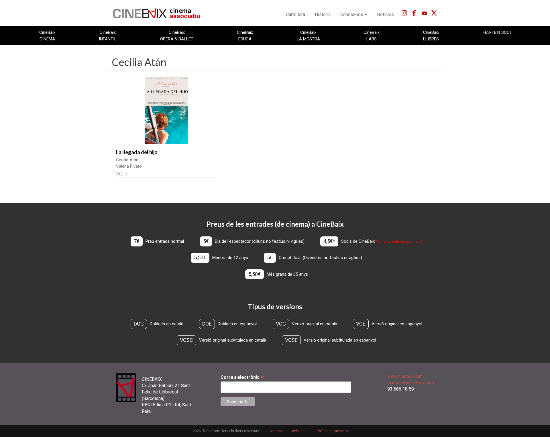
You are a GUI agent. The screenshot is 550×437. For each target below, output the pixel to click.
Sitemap (276, 431)
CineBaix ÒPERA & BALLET (176, 35)
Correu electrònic (242, 377)
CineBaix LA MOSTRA (308, 35)
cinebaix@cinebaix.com (410, 382)
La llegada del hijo (137, 152)
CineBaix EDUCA (245, 35)
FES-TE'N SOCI (497, 32)
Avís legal (299, 431)
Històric (323, 14)
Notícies (385, 14)
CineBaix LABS (372, 35)
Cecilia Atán (127, 159)
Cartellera (295, 14)
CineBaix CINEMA (47, 35)
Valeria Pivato (129, 166)
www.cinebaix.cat (404, 376)
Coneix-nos (352, 14)
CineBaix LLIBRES (431, 35)
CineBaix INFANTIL (108, 35)
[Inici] (160, 13)
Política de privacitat (333, 431)
